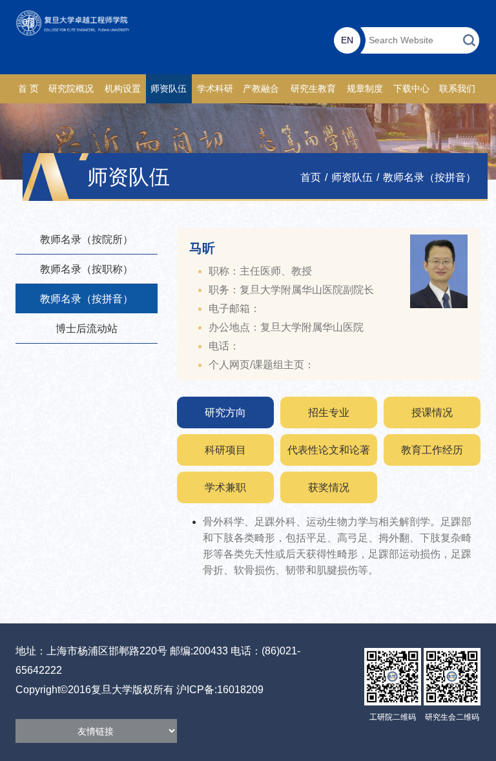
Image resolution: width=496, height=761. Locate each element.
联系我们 (457, 89)
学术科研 (215, 89)
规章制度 (365, 89)
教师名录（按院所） (86, 239)
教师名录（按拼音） (429, 177)
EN (347, 40)
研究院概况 (71, 89)
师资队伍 (168, 89)
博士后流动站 (87, 328)
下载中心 (411, 89)
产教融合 (261, 89)
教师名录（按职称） (86, 269)
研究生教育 (313, 89)
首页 (310, 177)
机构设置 (123, 89)
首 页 (28, 89)
